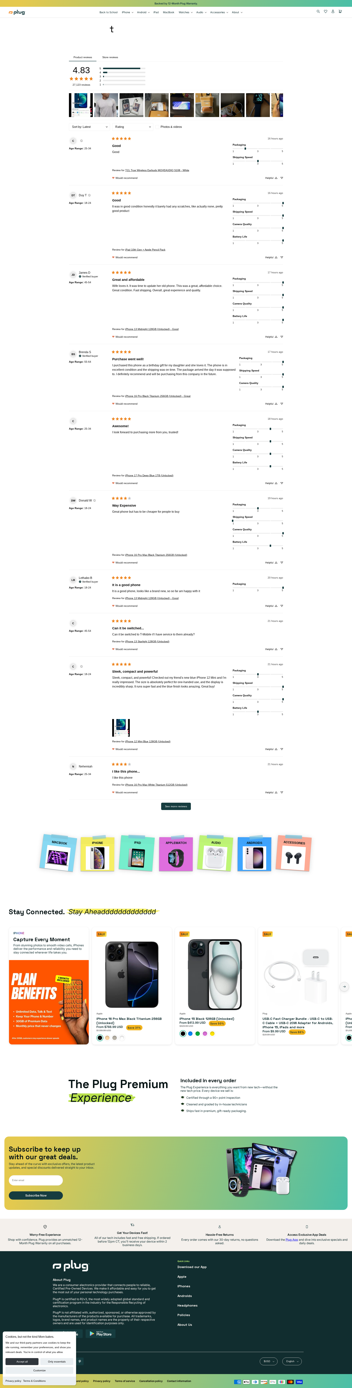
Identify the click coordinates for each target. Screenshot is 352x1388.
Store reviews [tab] (110, 57)
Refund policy (80, 1380)
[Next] (344, 986)
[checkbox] (176, 127)
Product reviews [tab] (83, 57)
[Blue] (190, 1033)
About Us (184, 1325)
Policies (183, 1315)
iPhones (183, 1286)
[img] (81, 141)
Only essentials (57, 1361)
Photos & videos (171, 126)
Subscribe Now (36, 1195)
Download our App (192, 1267)
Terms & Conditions (34, 1380)
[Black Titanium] (100, 1038)
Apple (181, 1276)
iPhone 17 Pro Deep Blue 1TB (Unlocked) (149, 475)
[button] (127, 12)
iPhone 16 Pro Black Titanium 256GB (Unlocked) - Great (157, 396)
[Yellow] (212, 1033)
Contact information (179, 1380)
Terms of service (125, 1380)
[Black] (183, 1033)
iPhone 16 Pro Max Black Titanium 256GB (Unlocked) (156, 554)
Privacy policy (13, 1380)
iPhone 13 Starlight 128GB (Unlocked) (147, 641)
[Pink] (205, 1033)
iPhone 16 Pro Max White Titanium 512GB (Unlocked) (156, 784)
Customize (39, 1370)
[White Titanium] (122, 1038)
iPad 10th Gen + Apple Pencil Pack (145, 249)
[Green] (197, 1033)
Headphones (187, 1305)
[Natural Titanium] (114, 1038)
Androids (184, 1296)
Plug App (292, 1239)
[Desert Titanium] (107, 1038)
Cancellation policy (151, 1380)
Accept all (22, 1361)
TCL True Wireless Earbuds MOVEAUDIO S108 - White (157, 170)
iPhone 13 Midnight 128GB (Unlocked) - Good (152, 329)
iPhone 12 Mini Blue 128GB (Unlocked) (147, 741)
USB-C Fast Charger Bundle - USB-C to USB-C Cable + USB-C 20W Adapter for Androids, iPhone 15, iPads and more (298, 1023)
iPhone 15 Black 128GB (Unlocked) (206, 1019)
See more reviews (176, 806)
